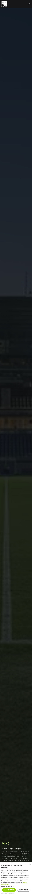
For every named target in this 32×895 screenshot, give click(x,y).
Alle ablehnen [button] (23, 890)
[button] (16, 886)
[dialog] (16, 878)
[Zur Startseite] (4, 4)
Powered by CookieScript (8, 893)
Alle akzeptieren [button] (9, 890)
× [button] (30, 864)
